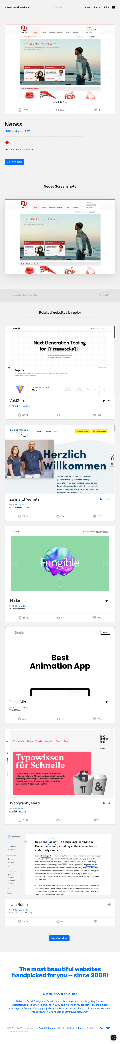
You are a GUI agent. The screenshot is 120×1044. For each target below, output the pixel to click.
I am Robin (18, 904)
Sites (87, 7)
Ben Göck (13, 811)
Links (97, 7)
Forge (81, 1028)
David (29, 1001)
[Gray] (109, 803)
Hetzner (71, 1028)
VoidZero (17, 400)
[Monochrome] (109, 400)
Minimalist (29, 149)
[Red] (7, 142)
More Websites (59, 938)
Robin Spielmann (16, 913)
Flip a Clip (17, 702)
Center (17, 149)
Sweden (21, 609)
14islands (17, 600)
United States (15, 710)
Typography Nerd (24, 803)
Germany (27, 507)
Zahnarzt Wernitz (24, 499)
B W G (18, 7)
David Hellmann (15, 507)
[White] (12, 142)
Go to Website (14, 161)
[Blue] (101, 499)
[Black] (103, 400)
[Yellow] (109, 499)
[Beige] (106, 499)
